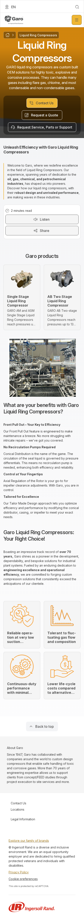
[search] (77, 7)
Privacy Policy (19, 872)
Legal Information (23, 819)
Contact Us (18, 803)
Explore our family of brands (29, 840)
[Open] (77, 20)
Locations (17, 809)
